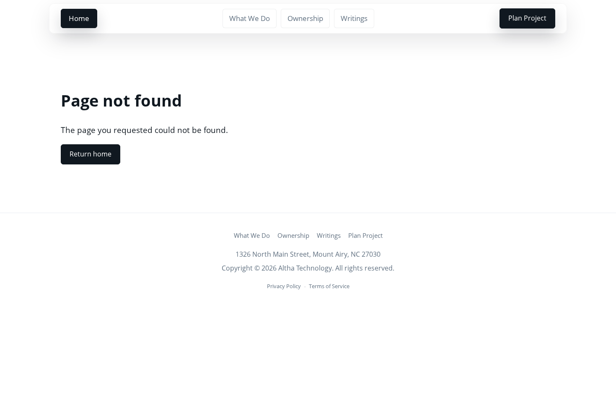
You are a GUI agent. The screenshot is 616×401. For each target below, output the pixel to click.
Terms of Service (329, 286)
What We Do (249, 18)
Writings (354, 18)
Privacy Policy (284, 286)
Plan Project (527, 18)
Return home (90, 154)
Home (79, 18)
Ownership (305, 18)
